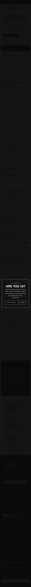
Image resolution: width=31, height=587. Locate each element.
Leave (22, 302)
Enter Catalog (11, 302)
